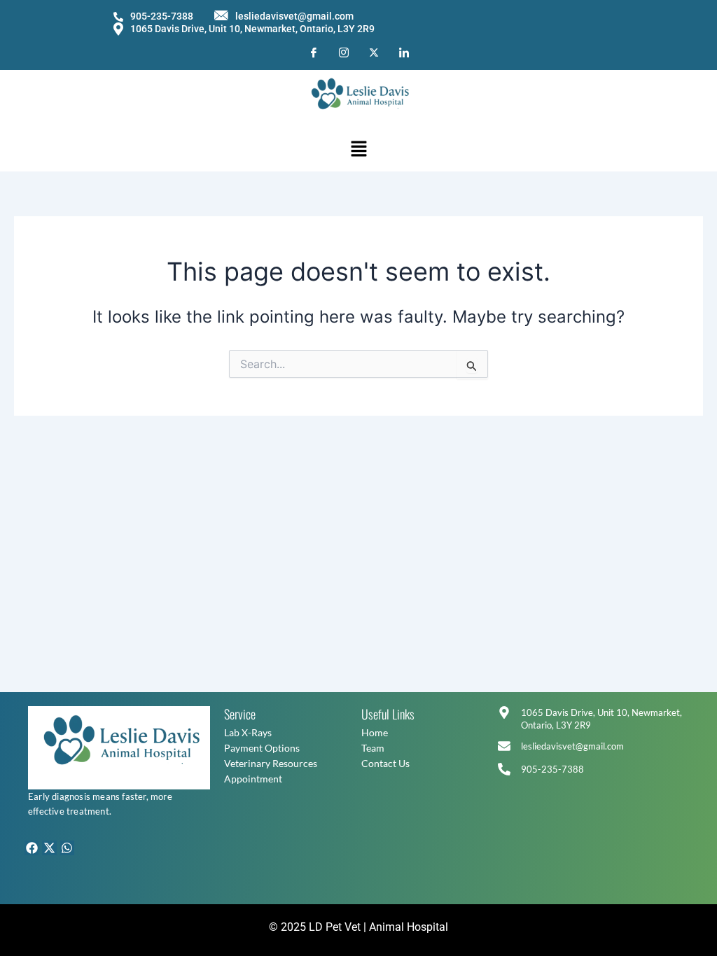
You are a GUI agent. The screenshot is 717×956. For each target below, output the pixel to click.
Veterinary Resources (270, 763)
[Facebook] (314, 52)
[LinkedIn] (404, 52)
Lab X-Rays (248, 732)
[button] (358, 149)
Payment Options (262, 748)
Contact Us (385, 763)
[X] (374, 52)
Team (372, 748)
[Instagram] (344, 52)
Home (374, 732)
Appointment (253, 779)
